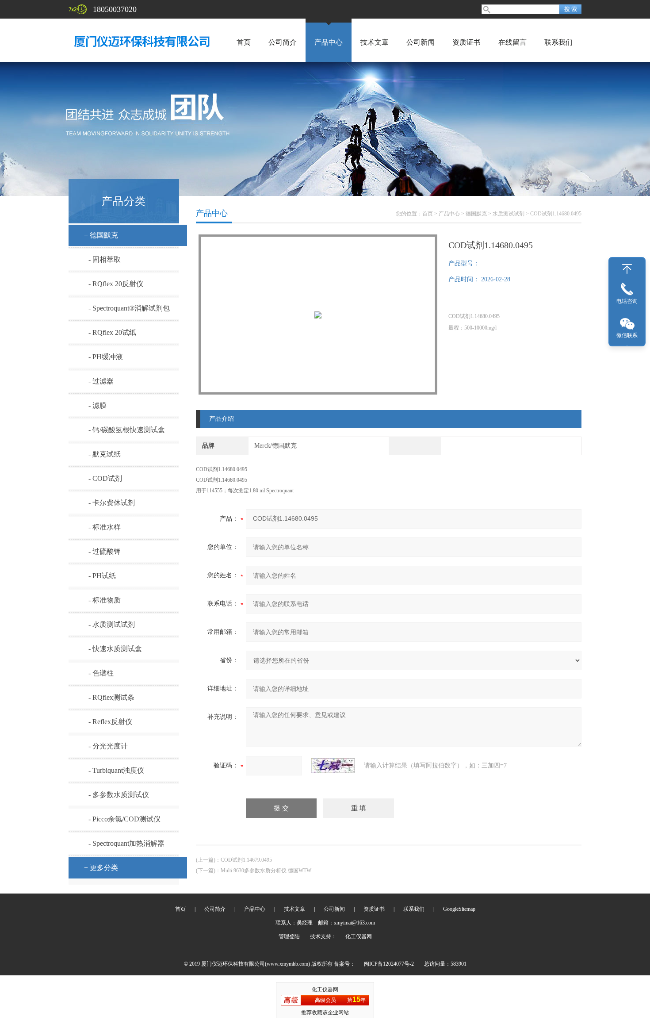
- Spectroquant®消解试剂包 (129, 308)
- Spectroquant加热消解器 (126, 843)
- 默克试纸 (104, 454)
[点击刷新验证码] (333, 765)
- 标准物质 (104, 600)
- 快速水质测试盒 (115, 648)
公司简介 (282, 42)
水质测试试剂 (508, 214)
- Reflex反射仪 (110, 721)
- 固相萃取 (104, 259)
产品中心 (328, 42)
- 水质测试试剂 (111, 624)
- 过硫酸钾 (104, 551)
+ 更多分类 (101, 867)
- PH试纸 (102, 575)
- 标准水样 (104, 527)
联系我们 (558, 42)
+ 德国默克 (101, 235)
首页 (244, 42)
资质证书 (466, 42)
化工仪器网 (358, 936)
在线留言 (512, 42)
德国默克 (476, 214)
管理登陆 (289, 936)
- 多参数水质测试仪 (118, 794)
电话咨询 (627, 301)
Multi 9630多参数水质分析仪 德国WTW (266, 870)
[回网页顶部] (627, 269)
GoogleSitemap (459, 909)
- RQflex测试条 (111, 697)
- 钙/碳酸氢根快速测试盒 (126, 429)
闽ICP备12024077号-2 (389, 964)
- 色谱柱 (101, 673)
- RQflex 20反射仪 (115, 284)
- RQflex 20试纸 (112, 332)
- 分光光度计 (108, 746)
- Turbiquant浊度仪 (116, 770)
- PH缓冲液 (105, 357)
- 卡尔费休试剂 (111, 502)
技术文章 (374, 42)
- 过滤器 (101, 381)
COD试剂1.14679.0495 (246, 860)
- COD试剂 (105, 478)
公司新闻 (420, 42)
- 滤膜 (97, 405)
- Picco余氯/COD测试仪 (124, 819)
